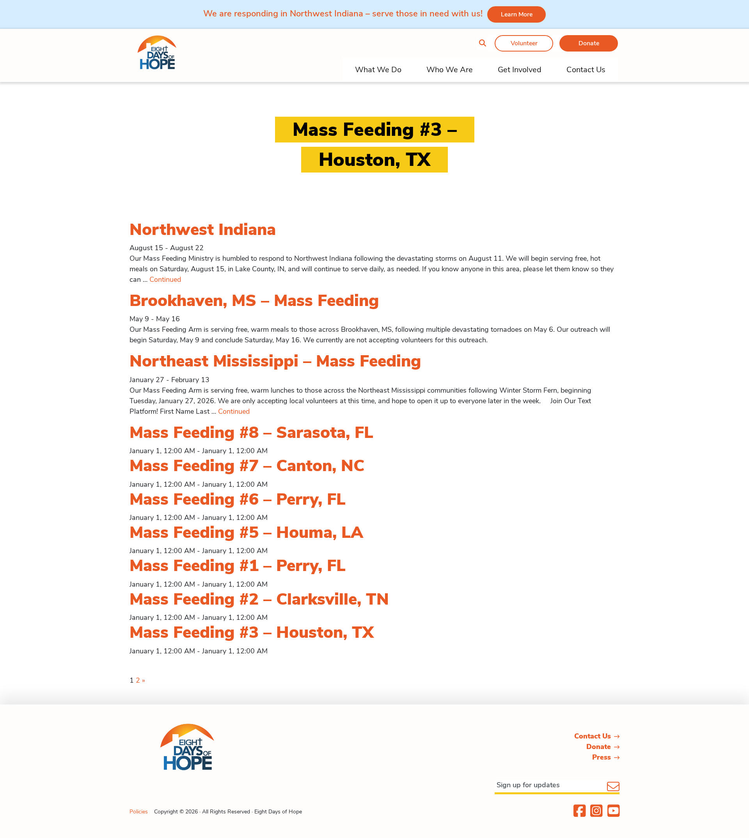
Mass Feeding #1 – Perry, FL (238, 566)
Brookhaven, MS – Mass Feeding (254, 301)
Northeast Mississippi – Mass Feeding (275, 361)
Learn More (516, 14)
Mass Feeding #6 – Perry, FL (238, 499)
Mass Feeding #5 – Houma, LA (246, 532)
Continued (165, 279)
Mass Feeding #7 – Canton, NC (247, 466)
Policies (139, 811)
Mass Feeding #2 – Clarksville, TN (259, 599)
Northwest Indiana (203, 230)
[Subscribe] (613, 787)
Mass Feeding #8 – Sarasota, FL (251, 433)
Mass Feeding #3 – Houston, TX (252, 632)
